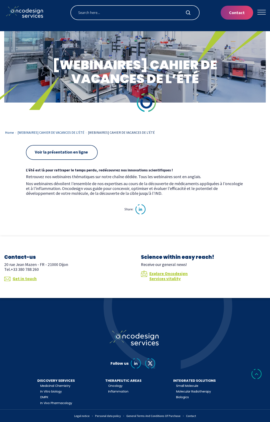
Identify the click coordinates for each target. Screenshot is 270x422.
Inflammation (118, 392)
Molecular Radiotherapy (193, 392)
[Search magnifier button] (188, 12)
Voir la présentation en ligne (62, 152)
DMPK (44, 397)
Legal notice (82, 415)
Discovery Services (56, 381)
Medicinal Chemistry (55, 386)
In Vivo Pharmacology (56, 403)
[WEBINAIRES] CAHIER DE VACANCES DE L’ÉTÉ (51, 133)
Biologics (182, 397)
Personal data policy (108, 415)
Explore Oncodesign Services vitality (168, 276)
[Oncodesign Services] (25, 12)
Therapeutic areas (123, 381)
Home (9, 133)
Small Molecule (187, 386)
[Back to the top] (256, 374)
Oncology (115, 386)
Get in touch (25, 278)
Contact (237, 12)
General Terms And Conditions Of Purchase (153, 415)
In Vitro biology (51, 392)
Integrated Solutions (194, 381)
